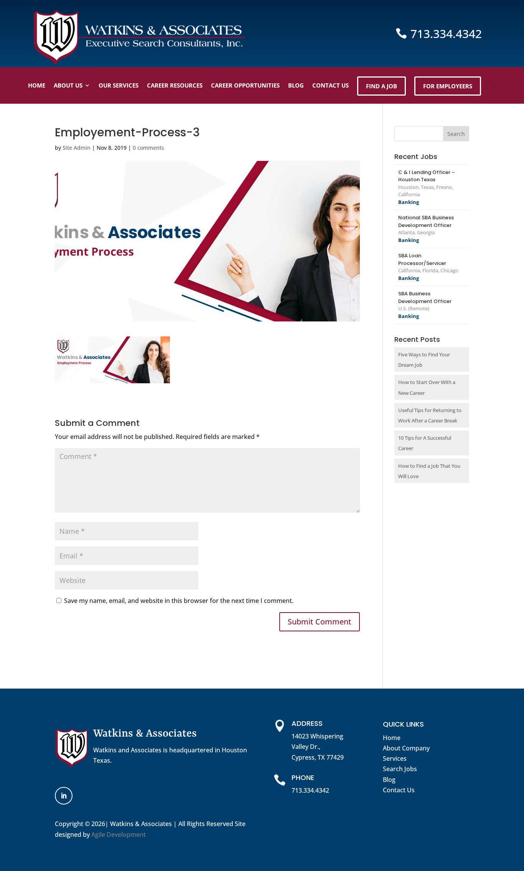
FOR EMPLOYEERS (447, 86)
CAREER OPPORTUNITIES (245, 85)
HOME (36, 85)
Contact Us (399, 790)
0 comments (148, 147)
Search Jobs (400, 769)
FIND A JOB (381, 86)
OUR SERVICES (118, 85)
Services (395, 758)
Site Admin (77, 147)
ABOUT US (68, 85)
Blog (389, 779)
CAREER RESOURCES (175, 85)
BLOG (296, 85)
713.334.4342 (446, 33)
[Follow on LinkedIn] (64, 796)
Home (391, 738)
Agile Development (118, 834)
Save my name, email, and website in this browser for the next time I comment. (178, 600)
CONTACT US (330, 85)
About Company (406, 748)
